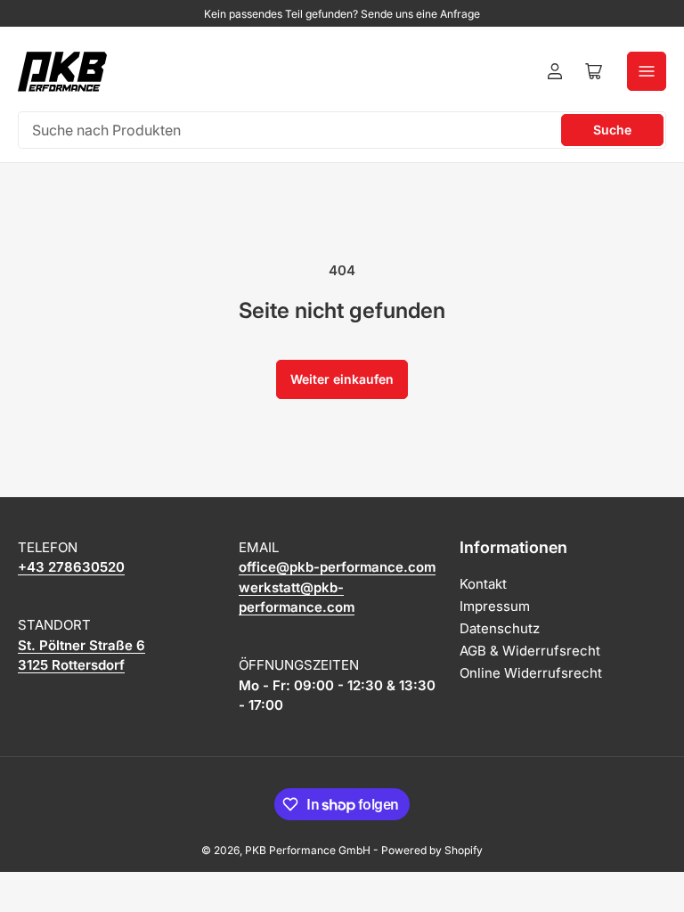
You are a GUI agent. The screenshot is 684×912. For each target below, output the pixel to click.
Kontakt (483, 583)
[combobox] (342, 130)
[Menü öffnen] (646, 71)
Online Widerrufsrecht (531, 672)
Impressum (495, 606)
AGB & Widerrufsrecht (530, 650)
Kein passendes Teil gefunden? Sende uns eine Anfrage (342, 13)
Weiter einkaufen (342, 379)
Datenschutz (500, 628)
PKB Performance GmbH (307, 850)
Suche (612, 129)
